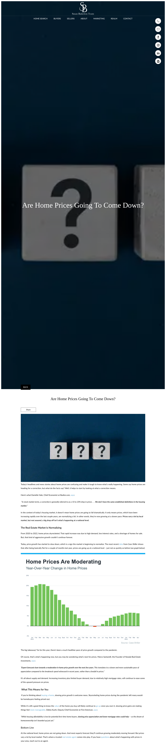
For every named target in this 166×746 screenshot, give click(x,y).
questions (105, 737)
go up (98, 706)
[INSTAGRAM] (158, 45)
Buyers (57, 18)
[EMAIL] (158, 29)
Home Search (41, 18)
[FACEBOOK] (158, 37)
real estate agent (69, 737)
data (121, 544)
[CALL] (158, 21)
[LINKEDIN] (158, 53)
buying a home (47, 695)
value (56, 706)
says (72, 495)
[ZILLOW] (158, 61)
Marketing (99, 18)
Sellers (70, 18)
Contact (127, 18)
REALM (114, 18)
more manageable (37, 710)
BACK (25, 387)
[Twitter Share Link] (28, 416)
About (84, 18)
